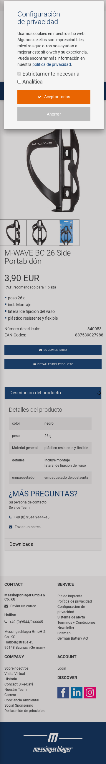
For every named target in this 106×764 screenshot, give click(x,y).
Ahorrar (54, 114)
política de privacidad (51, 64)
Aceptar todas (56, 96)
